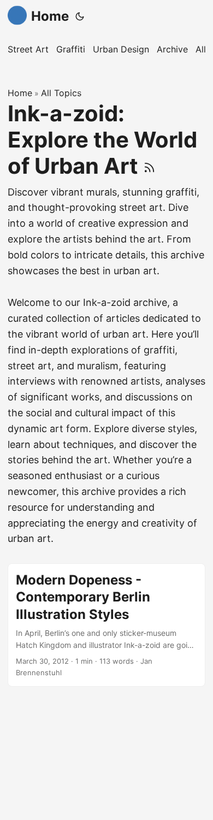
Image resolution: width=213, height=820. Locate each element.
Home (50, 16)
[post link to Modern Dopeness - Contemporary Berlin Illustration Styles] (106, 625)
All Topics (61, 92)
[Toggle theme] (79, 16)
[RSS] (149, 165)
